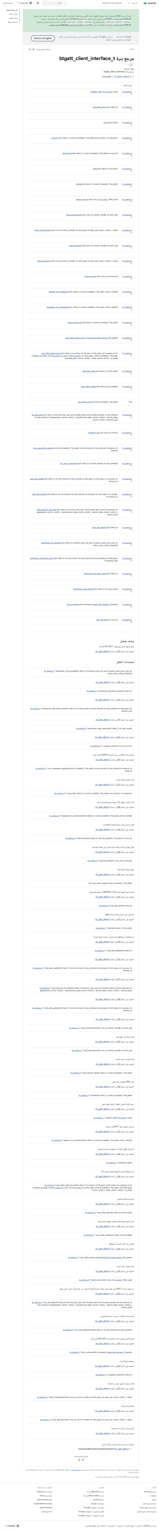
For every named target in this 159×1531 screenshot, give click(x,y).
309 (118, 1411)
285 (118, 807)
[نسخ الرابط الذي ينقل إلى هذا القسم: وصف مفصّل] (116, 641)
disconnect (67, 153)
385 (118, 999)
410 (118, 919)
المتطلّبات (153, 1496)
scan (105, 122)
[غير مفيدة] (30, 49)
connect (55, 138)
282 (118, 1176)
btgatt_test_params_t (101, 604)
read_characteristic (74, 215)
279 (118, 1388)
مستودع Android (150, 1492)
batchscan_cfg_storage (51, 543)
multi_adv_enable (37, 479)
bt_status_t (127, 92)
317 (118, 1433)
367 (118, 760)
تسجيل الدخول (8, 3)
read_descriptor (76, 246)
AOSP (132, 49)
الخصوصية (111, 1526)
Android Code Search (112, 3)
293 (118, 942)
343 (118, 1204)
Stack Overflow (46, 1507)
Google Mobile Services (43, 1503)
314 (118, 1064)
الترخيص (120, 1526)
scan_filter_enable (88, 386)
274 (118, 651)
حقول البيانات (129, 68)
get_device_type (85, 402)
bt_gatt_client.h (123, 76)
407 (118, 1366)
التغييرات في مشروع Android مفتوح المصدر (66, 25)
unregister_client (100, 107)
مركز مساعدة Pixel (46, 1496)
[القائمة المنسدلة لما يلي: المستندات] (127, 3)
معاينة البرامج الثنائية (149, 1503)
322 (118, 874)
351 (118, 1226)
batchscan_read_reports (83, 589)
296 (118, 1109)
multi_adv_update (39, 494)
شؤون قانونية (129, 1526)
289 (118, 852)
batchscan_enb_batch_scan (42, 558)
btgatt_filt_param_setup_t (98, 338)
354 (118, 1249)
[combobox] (54, 3)
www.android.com (44, 1499)
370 (118, 784)
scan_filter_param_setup (75, 338)
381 (118, 1019)
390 (118, 959)
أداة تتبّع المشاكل (47, 1511)
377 (118, 979)
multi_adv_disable (99, 527)
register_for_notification (59, 292)
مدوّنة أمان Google (97, 1503)
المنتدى (139, 1526)
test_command (73, 604)
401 (118, 700)
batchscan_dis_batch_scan (95, 574)
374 (118, 1343)
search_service (82, 199)
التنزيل (154, 1499)
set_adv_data (37, 415)
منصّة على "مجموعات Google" (93, 1507)
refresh (79, 184)
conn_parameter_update (43, 448)
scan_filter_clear (89, 371)
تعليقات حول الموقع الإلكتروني (95, 1526)
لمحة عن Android (150, 1526)
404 (118, 737)
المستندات (134, 3)
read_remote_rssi (75, 322)
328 (118, 1154)
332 (118, 829)
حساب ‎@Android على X (95, 1492)
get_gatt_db (101, 620)
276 (118, 1131)
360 (118, 1321)
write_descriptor (44, 261)
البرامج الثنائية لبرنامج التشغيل (146, 1511)
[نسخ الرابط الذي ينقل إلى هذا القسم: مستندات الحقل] (113, 662)
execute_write (91, 276)
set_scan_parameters (69, 463)
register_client (97, 92)
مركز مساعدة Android (44, 1492)
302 (118, 1294)
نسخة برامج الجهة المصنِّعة (148, 1507)
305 (118, 1042)
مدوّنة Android (98, 1499)
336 (118, 1086)
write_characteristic (43, 230)
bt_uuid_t (109, 92)
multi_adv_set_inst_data (47, 510)
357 (118, 897)
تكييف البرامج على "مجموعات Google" (91, 1515)
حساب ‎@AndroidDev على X (94, 1496)
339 (118, 1271)
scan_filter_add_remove (51, 353)
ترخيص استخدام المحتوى (78, 1470)
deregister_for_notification (58, 307)
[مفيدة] (33, 49)
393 (118, 682)
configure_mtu (94, 433)
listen (95, 169)
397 (118, 720)
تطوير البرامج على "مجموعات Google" (91, 1511)
